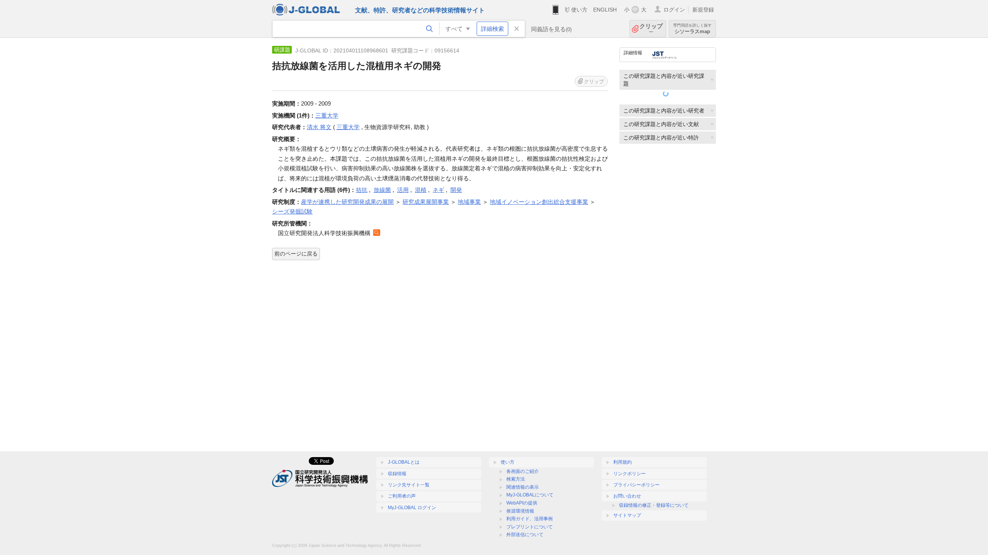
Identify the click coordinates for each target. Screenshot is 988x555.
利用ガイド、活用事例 (529, 518)
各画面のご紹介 (522, 471)
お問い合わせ (627, 496)
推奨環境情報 (520, 511)
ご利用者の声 (402, 496)
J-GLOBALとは (404, 462)
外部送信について (524, 534)
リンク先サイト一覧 (409, 485)
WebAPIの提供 (521, 503)
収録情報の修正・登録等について (654, 505)
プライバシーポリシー (636, 485)
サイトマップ (627, 515)
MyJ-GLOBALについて (529, 495)
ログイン (674, 10)
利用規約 (622, 462)
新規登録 (703, 10)
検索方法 (515, 479)
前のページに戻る (296, 254)
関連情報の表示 (522, 487)
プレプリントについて (529, 527)
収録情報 (397, 473)
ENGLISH (605, 10)
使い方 (579, 10)
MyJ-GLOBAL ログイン (412, 507)
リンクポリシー (629, 473)
